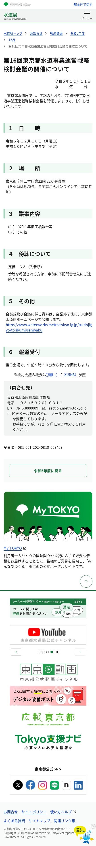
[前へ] (16, 652)
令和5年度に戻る (48, 470)
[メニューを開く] (86, 16)
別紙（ (51, 374)
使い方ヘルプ (61, 811)
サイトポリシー (34, 811)
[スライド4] (51, 652)
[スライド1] (39, 652)
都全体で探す (83, 4)
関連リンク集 (64, 820)
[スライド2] (43, 652)
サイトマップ (39, 820)
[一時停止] (57, 652)
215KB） (71, 374)
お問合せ (11, 811)
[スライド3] (47, 652)
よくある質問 (14, 820)
